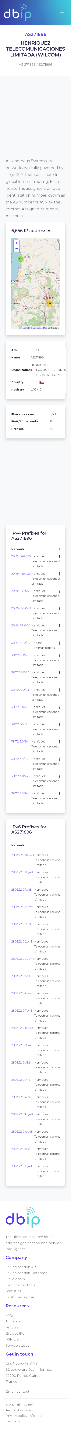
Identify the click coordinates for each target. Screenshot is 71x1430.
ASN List (13, 1339)
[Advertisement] (35, 121)
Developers (15, 1279)
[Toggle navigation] (62, 12)
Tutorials (13, 1321)
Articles (12, 1327)
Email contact (17, 1391)
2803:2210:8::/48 (22, 1028)
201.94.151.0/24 (20, 625)
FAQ (9, 1315)
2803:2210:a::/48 (21, 1097)
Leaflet (26, 327)
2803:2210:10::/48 (22, 855)
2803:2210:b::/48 (22, 1114)
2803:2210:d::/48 (22, 1131)
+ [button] (16, 242)
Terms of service (18, 1410)
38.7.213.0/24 (19, 759)
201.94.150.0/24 (21, 608)
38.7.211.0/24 (19, 724)
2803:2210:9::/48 (22, 1045)
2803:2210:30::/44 (22, 958)
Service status (17, 1345)
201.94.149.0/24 (21, 591)
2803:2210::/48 (20, 1079)
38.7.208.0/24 (20, 672)
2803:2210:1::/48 (21, 889)
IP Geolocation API (21, 1267)
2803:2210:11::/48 (22, 872)
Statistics (13, 1291)
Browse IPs (15, 1333)
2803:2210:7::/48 (21, 1010)
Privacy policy (16, 1416)
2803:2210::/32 (20, 1062)
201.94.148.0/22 (21, 556)
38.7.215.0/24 (19, 793)
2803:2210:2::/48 (21, 941)
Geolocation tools (20, 1285)
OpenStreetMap (40, 327)
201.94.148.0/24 (21, 573)
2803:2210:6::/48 (22, 993)
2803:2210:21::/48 (22, 924)
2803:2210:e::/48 (22, 1149)
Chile (34, 382)
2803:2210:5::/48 (21, 976)
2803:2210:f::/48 (21, 1166)
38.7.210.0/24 (19, 707)
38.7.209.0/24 (20, 690)
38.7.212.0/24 (19, 741)
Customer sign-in (20, 1297)
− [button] (16, 248)
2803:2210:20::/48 (22, 907)
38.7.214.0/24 (19, 776)
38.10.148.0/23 (20, 643)
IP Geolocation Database (27, 1273)
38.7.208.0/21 (19, 655)
